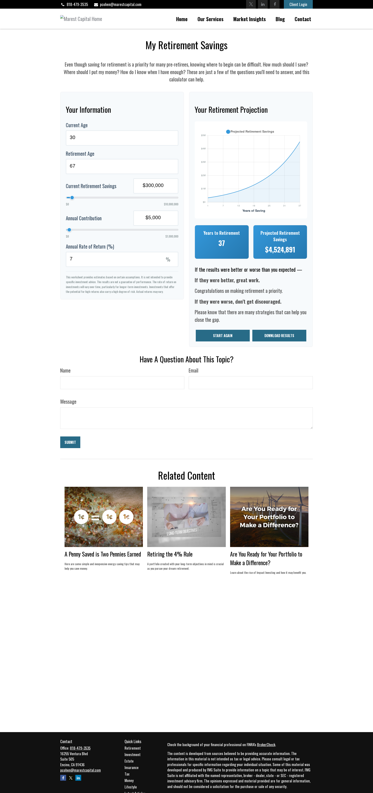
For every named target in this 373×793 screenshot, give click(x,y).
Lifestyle (131, 787)
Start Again (222, 335)
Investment (133, 754)
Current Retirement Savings (91, 186)
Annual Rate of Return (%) (90, 246)
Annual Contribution (84, 218)
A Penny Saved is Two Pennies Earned (103, 554)
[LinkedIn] (263, 4)
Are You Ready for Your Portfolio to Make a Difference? (266, 558)
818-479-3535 (77, 4)
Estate (129, 761)
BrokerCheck (266, 744)
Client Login (298, 4)
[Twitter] (251, 4)
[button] (181, 18)
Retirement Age (80, 153)
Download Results (279, 335)
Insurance (132, 767)
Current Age (77, 125)
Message (68, 401)
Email (193, 370)
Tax (127, 774)
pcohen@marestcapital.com (120, 4)
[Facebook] (275, 4)
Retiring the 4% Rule (170, 554)
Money (129, 780)
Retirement (133, 748)
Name (65, 370)
